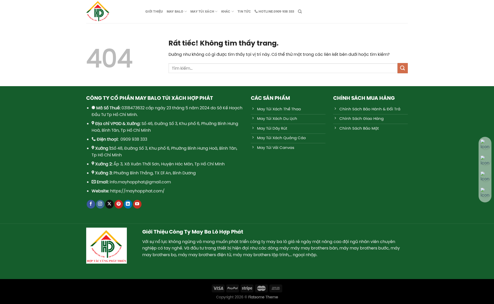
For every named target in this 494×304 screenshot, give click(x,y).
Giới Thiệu (154, 11)
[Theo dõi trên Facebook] (91, 204)
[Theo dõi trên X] (109, 204)
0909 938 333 (276, 11)
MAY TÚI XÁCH (202, 11)
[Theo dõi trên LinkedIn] (128, 204)
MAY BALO (175, 11)
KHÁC (226, 11)
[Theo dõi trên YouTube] (137, 204)
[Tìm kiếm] (300, 11)
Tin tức (244, 11)
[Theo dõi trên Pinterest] (118, 204)
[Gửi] (403, 68)
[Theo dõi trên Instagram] (100, 204)
